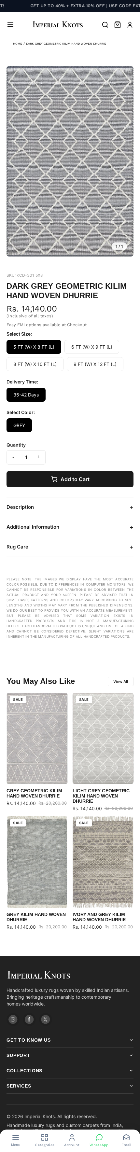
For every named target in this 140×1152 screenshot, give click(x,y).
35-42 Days (26, 394)
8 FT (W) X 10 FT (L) (35, 364)
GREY (19, 425)
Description (70, 507)
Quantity (16, 445)
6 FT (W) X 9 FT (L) (91, 347)
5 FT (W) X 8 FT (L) (33, 347)
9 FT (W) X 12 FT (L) (95, 364)
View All (120, 681)
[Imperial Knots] (70, 975)
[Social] (13, 1019)
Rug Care (70, 547)
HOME (17, 43)
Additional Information (70, 527)
